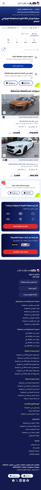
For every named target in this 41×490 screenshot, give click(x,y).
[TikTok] (13, 480)
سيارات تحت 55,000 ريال (32, 342)
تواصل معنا (36, 448)
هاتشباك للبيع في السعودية (31, 318)
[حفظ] (4, 112)
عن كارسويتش (35, 444)
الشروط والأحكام (34, 454)
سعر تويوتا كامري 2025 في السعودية (27, 355)
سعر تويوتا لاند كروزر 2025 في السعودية (27, 361)
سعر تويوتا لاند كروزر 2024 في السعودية (27, 374)
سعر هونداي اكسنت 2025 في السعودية (27, 367)
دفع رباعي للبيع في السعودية (30, 305)
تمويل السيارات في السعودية (30, 432)
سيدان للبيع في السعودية (31, 311)
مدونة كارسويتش (34, 435)
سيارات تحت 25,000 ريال (32, 336)
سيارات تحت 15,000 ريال (32, 333)
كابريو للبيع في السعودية (31, 324)
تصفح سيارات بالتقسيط (20, 252)
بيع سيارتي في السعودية (31, 407)
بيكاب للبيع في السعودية (31, 308)
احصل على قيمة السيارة (20, 226)
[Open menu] (8, 3)
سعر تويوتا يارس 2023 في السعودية (28, 358)
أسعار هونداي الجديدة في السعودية (28, 386)
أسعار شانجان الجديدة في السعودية (28, 395)
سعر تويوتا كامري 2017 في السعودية (28, 370)
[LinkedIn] (20, 480)
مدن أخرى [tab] (34, 34)
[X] (17, 480)
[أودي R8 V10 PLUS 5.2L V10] (20, 114)
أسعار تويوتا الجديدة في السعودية (29, 383)
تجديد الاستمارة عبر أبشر (32, 429)
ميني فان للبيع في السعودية (30, 321)
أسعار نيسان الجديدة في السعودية (29, 389)
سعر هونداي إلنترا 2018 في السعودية (28, 364)
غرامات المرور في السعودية (31, 423)
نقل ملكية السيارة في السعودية (29, 426)
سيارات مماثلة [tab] (25, 34)
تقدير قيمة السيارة (34, 411)
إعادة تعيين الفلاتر (18, 66)
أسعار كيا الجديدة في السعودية (29, 392)
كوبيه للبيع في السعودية (31, 314)
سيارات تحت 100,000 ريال (31, 346)
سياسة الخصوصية (34, 451)
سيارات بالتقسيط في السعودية (30, 414)
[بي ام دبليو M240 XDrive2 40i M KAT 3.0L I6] (20, 157)
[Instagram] (24, 480)
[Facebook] (27, 480)
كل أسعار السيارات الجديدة (31, 398)
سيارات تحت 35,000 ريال (32, 339)
